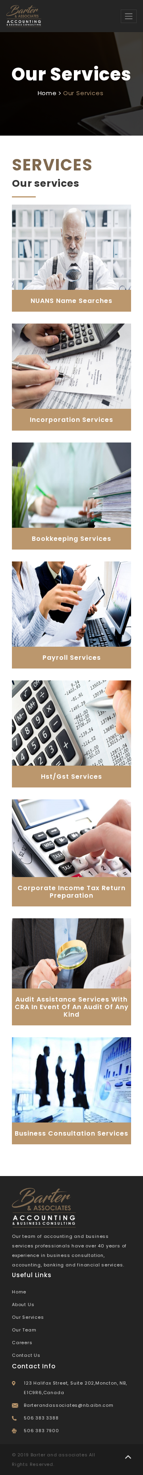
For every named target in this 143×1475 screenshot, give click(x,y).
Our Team (24, 1330)
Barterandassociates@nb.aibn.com (69, 1405)
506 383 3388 (41, 1418)
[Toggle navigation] (129, 16)
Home (47, 93)
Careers (22, 1342)
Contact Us (26, 1355)
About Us (23, 1304)
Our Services (28, 1317)
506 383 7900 (41, 1430)
